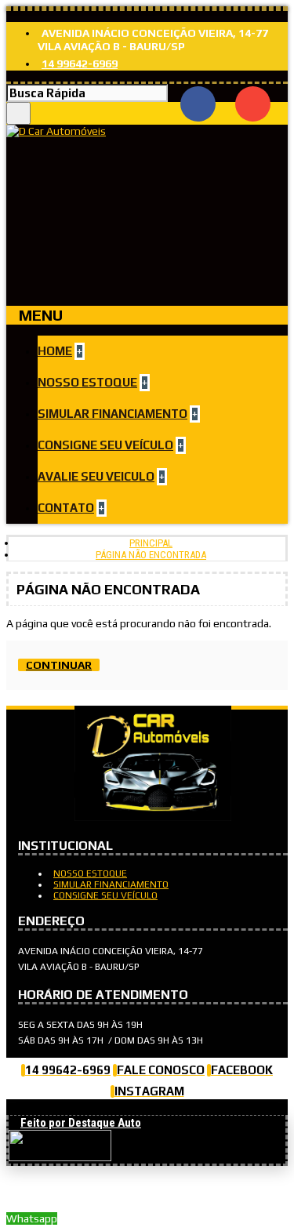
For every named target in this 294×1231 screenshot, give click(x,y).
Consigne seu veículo (105, 895)
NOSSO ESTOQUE (90, 873)
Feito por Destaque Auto (80, 1123)
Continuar (59, 665)
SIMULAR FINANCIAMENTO (111, 884)
